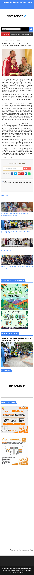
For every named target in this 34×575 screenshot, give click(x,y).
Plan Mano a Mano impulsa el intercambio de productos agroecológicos (14, 214)
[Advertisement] (17, 489)
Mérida (18, 40)
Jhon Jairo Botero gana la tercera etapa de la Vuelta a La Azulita (17, 267)
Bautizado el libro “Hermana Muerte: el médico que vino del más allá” (16, 249)
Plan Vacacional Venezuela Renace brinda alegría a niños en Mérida (16, 232)
